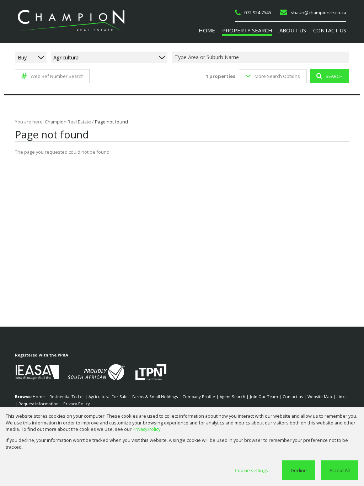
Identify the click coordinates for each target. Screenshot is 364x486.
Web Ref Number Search (57, 76)
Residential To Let (66, 396)
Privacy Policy (76, 403)
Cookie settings (251, 470)
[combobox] (261, 57)
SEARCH (334, 76)
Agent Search (232, 396)
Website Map (319, 396)
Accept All (340, 470)
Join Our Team (264, 396)
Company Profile (198, 396)
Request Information (38, 403)
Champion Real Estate (68, 121)
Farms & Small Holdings (155, 396)
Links (341, 396)
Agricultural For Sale (108, 396)
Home (39, 396)
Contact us (293, 396)
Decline (299, 470)
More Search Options (277, 76)
